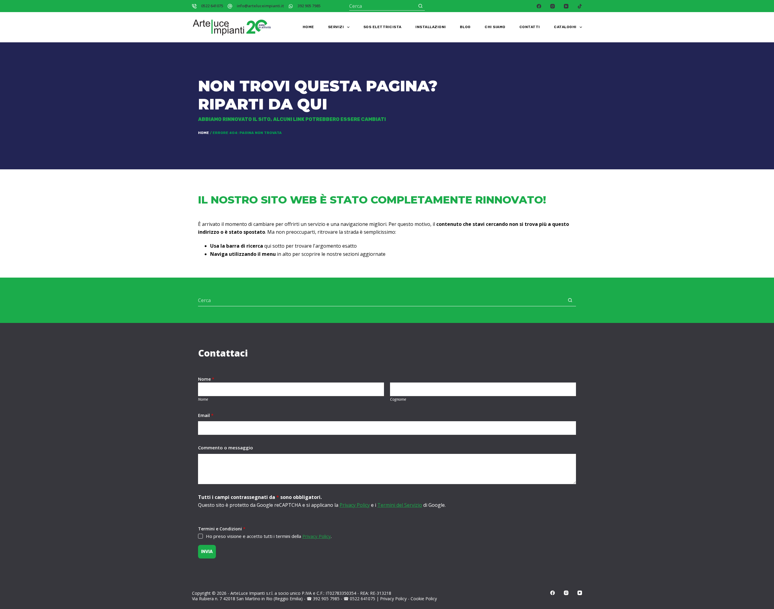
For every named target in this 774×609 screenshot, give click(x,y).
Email (205, 415)
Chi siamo (495, 27)
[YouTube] (566, 6)
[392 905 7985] (290, 6)
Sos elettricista (382, 27)
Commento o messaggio (225, 448)
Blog (465, 27)
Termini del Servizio (399, 505)
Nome (203, 399)
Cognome (398, 399)
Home (308, 27)
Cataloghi (565, 27)
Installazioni (430, 27)
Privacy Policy (355, 505)
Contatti (529, 27)
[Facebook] (539, 6)
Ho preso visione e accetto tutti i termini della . (269, 536)
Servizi (336, 27)
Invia (207, 551)
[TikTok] (579, 6)
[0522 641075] (194, 6)
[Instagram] (552, 6)
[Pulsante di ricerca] (420, 6)
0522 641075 (212, 5)
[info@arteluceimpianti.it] (230, 6)
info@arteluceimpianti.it (260, 5)
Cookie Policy (424, 598)
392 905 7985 (309, 5)
